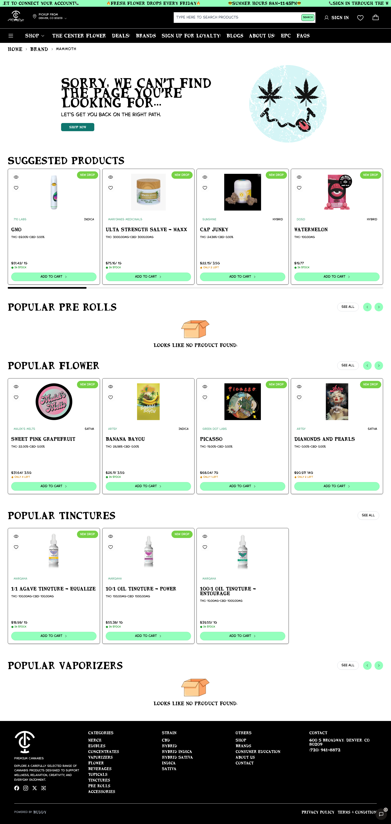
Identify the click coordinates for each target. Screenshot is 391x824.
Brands (243, 745)
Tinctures (99, 780)
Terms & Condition (357, 812)
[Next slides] (378, 307)
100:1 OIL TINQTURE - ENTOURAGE (228, 591)
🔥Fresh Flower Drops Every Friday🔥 (139, 3)
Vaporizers (100, 757)
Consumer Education (258, 751)
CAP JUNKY (214, 229)
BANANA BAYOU (125, 439)
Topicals (98, 774)
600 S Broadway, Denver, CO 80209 (339, 742)
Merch (94, 740)
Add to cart (52, 276)
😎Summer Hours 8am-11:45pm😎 (250, 3)
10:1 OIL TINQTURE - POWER (141, 589)
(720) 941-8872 (324, 750)
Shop (241, 740)
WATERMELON (311, 229)
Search (308, 17)
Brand (39, 49)
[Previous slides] (367, 307)
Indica (169, 763)
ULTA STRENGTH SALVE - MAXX (146, 229)
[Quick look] (16, 177)
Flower (96, 763)
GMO (16, 229)
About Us (245, 757)
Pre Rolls (99, 785)
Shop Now (77, 127)
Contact (245, 763)
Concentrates (103, 751)
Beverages (100, 768)
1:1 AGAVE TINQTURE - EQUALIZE (53, 589)
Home (15, 49)
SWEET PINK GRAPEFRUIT (43, 439)
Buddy (39, 812)
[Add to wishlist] (16, 188)
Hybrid (169, 745)
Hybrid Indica (177, 751)
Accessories (101, 791)
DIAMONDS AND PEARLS (324, 439)
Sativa (169, 768)
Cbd (166, 740)
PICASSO (211, 439)
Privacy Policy (318, 812)
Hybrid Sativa (177, 757)
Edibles (96, 745)
